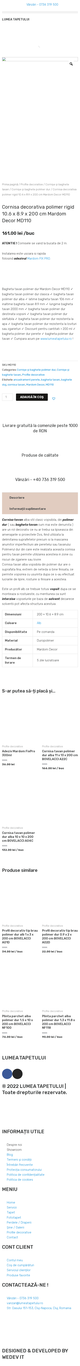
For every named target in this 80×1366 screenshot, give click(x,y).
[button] (40, 12)
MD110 (50, 384)
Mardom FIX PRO (38, 258)
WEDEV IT (13, 1357)
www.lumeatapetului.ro (56, 339)
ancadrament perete (26, 379)
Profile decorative (32, 184)
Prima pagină (10, 184)
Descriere (16, 498)
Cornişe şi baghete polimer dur (30, 189)
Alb (39, 623)
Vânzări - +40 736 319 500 (40, 479)
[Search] (37, 45)
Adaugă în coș (32, 397)
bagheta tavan (50, 379)
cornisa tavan (16, 384)
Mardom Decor (35, 384)
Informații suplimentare (27, 509)
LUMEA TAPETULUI (15, 19)
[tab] (40, 497)
